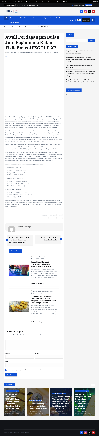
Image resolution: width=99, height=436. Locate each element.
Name (7, 353)
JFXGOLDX (52, 215)
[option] (14, 402)
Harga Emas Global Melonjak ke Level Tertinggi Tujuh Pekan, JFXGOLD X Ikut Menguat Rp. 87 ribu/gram (80, 74)
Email (37, 353)
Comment (8, 339)
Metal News (20, 52)
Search (70, 35)
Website (7, 362)
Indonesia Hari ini (55, 18)
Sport (34, 18)
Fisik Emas (44, 215)
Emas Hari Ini (26, 52)
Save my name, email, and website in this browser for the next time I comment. (31, 370)
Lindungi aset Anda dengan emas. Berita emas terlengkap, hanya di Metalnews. (35, 1)
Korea (60, 215)
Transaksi (52, 218)
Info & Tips (43, 18)
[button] (92, 385)
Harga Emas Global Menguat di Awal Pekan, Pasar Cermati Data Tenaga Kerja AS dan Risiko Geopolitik (80, 82)
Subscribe (86, 20)
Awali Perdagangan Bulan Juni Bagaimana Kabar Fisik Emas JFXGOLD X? (28, 26)
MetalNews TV (14, 22)
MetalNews (13, 18)
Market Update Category (36, 52)
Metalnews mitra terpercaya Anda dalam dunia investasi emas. (68, 1)
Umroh (60, 218)
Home (5, 26)
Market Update (24, 18)
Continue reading (36, 283)
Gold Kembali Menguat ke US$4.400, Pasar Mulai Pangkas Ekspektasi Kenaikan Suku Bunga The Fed (80, 59)
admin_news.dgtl (11, 52)
